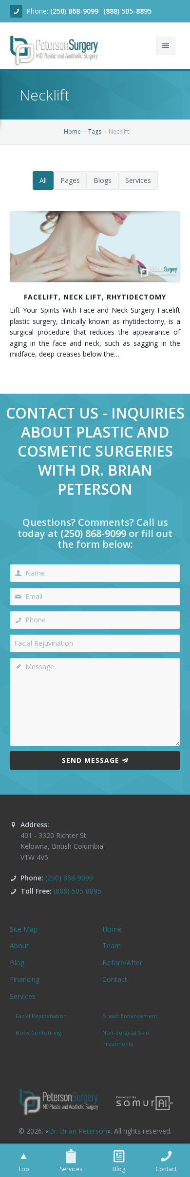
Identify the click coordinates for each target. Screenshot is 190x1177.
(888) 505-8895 (127, 11)
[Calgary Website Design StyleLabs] (144, 1102)
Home (72, 131)
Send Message (90, 760)
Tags (94, 131)
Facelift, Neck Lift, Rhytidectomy (95, 296)
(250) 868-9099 (74, 11)
